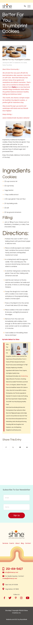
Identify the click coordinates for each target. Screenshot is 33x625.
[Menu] (28, 6)
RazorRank (23, 619)
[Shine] (13, 6)
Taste (4, 65)
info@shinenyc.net (11, 572)
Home (4, 35)
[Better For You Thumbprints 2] (14, 51)
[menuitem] (24, 6)
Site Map (8, 610)
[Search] (24, 6)
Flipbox (8, 384)
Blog (22, 543)
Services (5, 543)
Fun (22, 62)
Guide (25, 62)
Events (12, 543)
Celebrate (17, 62)
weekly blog (24, 376)
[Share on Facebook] (6, 447)
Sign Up (16, 515)
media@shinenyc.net (9, 578)
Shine (10, 65)
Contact (28, 543)
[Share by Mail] (27, 447)
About (17, 543)
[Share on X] (13, 447)
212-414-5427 (14, 569)
